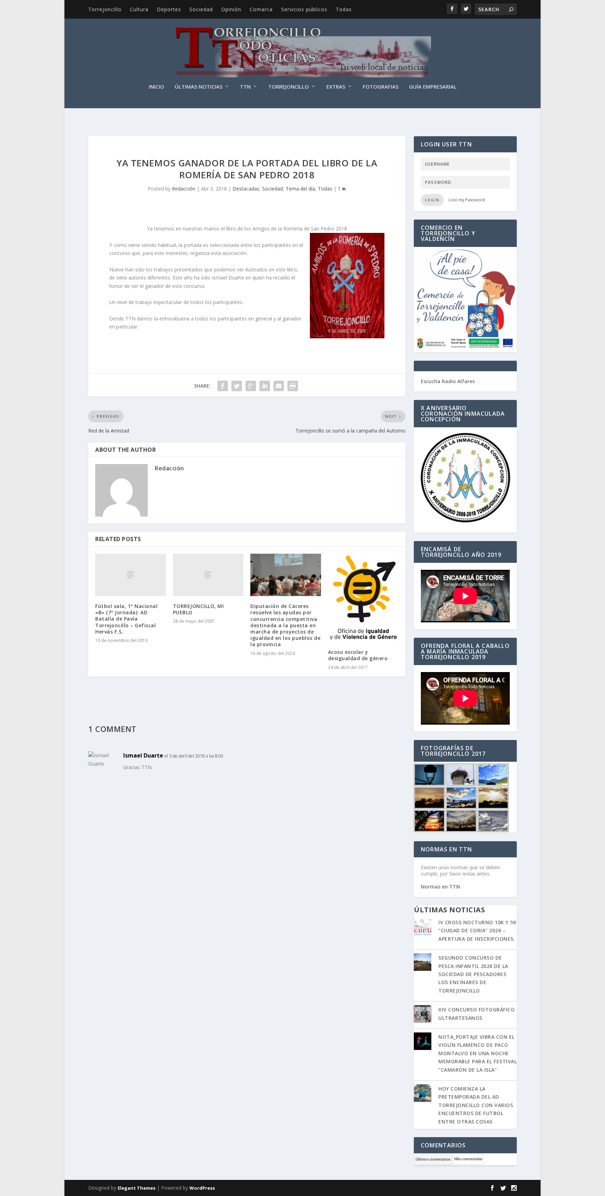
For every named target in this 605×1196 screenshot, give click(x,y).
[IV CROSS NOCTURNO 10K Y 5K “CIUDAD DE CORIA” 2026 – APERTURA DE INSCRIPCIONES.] (422, 927)
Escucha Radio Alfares (448, 381)
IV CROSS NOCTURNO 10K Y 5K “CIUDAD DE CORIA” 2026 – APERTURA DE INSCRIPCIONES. (477, 930)
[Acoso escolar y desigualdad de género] (363, 598)
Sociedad (201, 9)
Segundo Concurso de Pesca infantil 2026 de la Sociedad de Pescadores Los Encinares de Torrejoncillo (473, 974)
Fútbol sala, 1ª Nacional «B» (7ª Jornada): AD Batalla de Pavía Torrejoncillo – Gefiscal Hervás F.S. (126, 619)
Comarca (261, 9)
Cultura (139, 9)
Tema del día (300, 188)
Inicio (156, 87)
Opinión (231, 9)
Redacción (183, 188)
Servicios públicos (304, 9)
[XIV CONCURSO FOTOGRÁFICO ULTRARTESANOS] (422, 1014)
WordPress (202, 1188)
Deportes (169, 9)
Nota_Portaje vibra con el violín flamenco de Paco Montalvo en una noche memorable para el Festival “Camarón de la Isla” (477, 1053)
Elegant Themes (136, 1188)
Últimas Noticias (198, 87)
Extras (335, 87)
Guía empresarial (433, 87)
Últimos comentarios (433, 1159)
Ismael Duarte (143, 755)
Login (432, 200)
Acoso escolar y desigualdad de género (358, 655)
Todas (344, 9)
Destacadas (245, 188)
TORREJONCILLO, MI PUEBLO (198, 609)
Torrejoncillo (104, 9)
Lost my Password (466, 200)
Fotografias (380, 87)
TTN (245, 87)
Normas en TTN (440, 886)
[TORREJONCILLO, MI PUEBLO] (208, 575)
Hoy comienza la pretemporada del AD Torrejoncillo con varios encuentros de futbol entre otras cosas (475, 1105)
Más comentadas (468, 1159)
